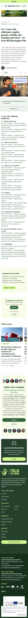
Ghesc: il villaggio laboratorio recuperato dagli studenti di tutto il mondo (14, 125)
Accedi (24, 6)
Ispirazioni (4, 509)
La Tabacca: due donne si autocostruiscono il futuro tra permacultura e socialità (13, 137)
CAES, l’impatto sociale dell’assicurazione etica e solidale (12, 181)
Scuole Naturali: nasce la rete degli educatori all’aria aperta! (12, 156)
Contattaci (4, 499)
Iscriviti (14, 459)
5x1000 (3, 534)
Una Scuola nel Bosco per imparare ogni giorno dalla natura (13, 146)
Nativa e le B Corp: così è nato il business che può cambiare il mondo (13, 169)
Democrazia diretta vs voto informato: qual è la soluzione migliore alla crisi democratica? (13, 235)
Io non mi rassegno (13, 24)
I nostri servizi (5, 496)
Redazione (11, 365)
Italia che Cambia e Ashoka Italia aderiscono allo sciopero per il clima (13, 256)
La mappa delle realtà (7, 519)
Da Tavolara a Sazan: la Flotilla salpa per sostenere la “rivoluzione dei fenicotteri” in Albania (11, 351)
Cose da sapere (5, 506)
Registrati (14, 307)
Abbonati (14, 420)
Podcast (5, 24)
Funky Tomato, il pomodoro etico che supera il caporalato (13, 224)
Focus (16, 509)
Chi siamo (3, 493)
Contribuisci (4, 531)
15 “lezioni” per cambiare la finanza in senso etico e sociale (12, 175)
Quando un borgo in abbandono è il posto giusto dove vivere (14, 131)
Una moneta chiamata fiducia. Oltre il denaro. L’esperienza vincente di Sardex (11, 187)
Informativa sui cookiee (10, 612)
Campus (3, 524)
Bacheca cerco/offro (6, 521)
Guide (2, 512)
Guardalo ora (13, 108)
